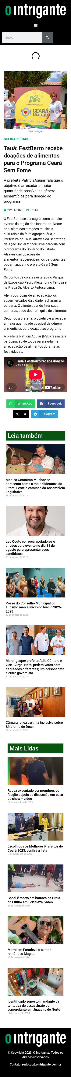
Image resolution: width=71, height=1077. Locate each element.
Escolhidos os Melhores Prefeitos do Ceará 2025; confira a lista (35, 848)
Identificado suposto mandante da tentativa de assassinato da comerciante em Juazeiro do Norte (34, 1005)
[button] (35, 25)
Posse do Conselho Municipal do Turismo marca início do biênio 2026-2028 (34, 607)
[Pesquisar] (47, 37)
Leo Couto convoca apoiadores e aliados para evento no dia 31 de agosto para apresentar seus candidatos (30, 547)
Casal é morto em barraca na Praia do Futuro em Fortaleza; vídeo (34, 900)
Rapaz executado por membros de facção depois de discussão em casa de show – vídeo (35, 795)
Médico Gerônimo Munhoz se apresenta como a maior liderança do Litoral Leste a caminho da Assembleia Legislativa (35, 486)
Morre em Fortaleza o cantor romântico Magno (29, 952)
